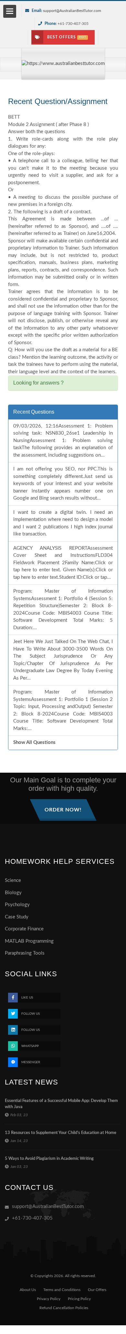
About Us (28, 1290)
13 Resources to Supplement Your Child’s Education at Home (60, 1133)
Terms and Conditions (61, 1290)
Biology (13, 892)
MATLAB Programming (29, 941)
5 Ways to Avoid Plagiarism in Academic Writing (49, 1159)
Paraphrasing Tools (25, 953)
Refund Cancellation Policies (63, 1308)
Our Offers (97, 1290)
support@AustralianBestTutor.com (72, 11)
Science (13, 880)
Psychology (17, 904)
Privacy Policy (48, 1299)
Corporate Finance (24, 928)
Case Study (16, 917)
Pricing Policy (79, 1299)
